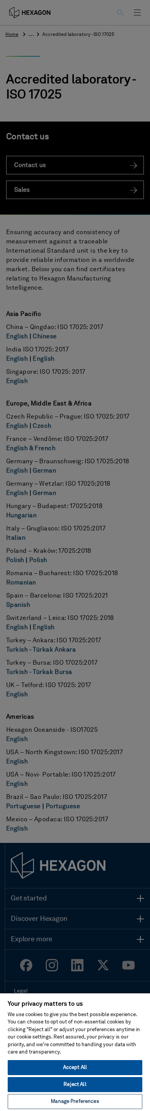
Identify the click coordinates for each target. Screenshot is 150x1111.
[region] (75, 1052)
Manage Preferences (75, 1101)
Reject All (74, 1084)
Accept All (75, 1067)
